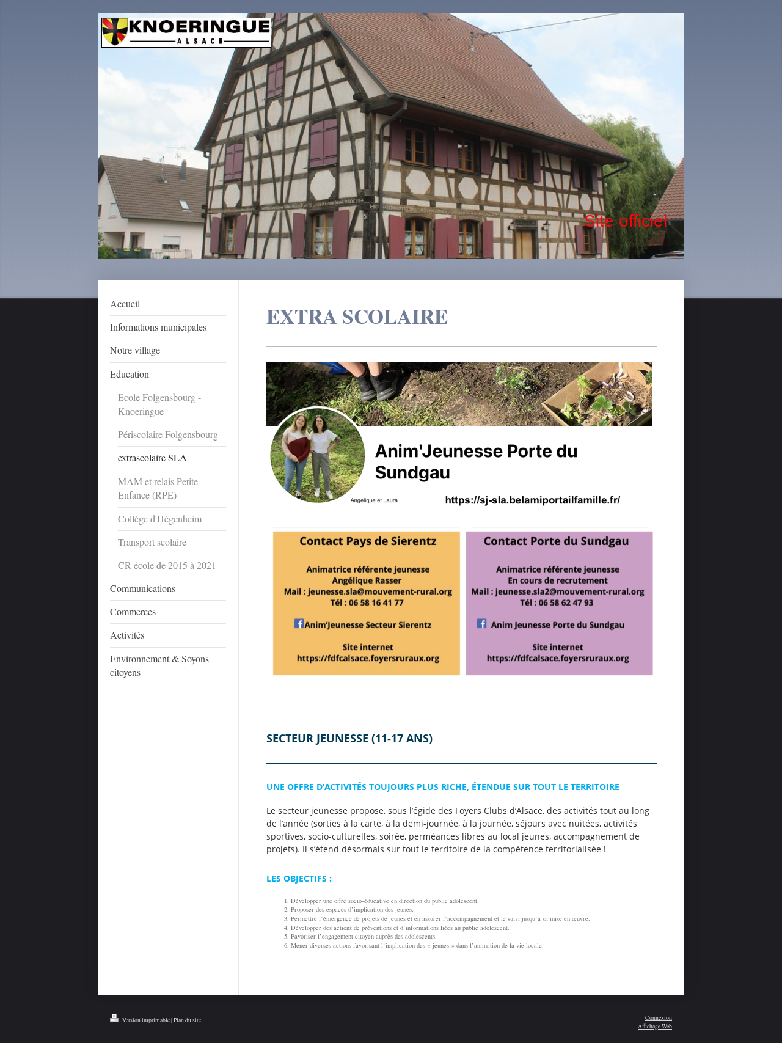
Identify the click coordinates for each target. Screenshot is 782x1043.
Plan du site (187, 1020)
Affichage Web (655, 1026)
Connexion (658, 1018)
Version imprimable (146, 1020)
